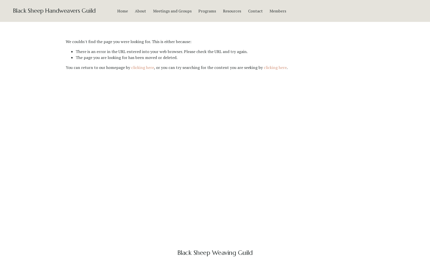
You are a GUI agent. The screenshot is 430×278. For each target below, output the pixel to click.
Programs (207, 11)
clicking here (142, 67)
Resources (232, 11)
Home (122, 11)
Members (277, 11)
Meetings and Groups (172, 11)
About (140, 11)
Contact (255, 11)
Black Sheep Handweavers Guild (54, 10)
